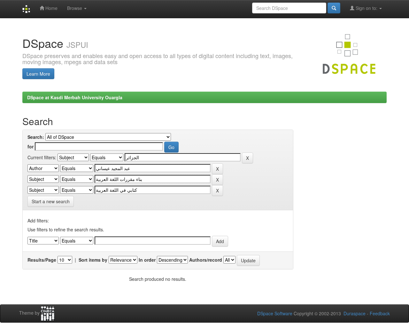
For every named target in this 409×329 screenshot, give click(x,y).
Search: (35, 137)
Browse (75, 8)
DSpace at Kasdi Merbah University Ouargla (74, 97)
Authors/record (205, 260)
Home (51, 8)
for (30, 146)
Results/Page (41, 260)
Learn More (38, 74)
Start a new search (51, 201)
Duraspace (354, 313)
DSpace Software (274, 313)
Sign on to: (366, 8)
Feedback (380, 313)
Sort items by (93, 260)
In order (147, 260)
